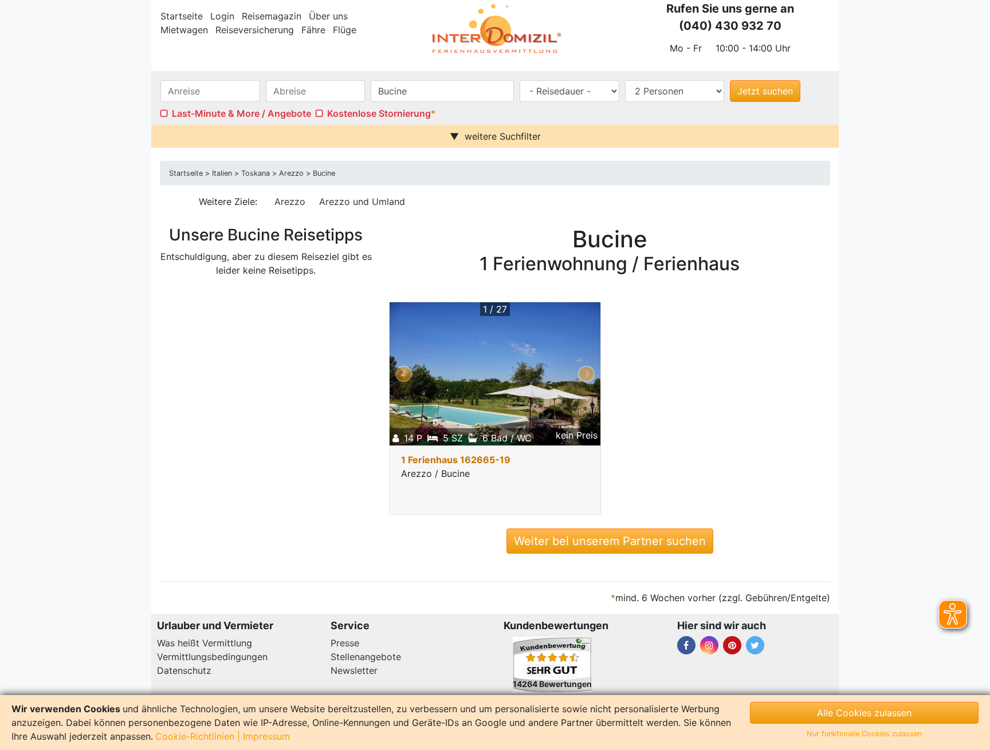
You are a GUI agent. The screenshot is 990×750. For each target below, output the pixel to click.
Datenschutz (184, 670)
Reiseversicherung (254, 29)
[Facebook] (686, 645)
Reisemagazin (271, 16)
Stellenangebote (366, 656)
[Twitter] (755, 645)
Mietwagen (184, 29)
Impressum (266, 736)
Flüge (344, 29)
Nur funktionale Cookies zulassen (864, 733)
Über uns (328, 16)
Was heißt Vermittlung (204, 643)
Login (222, 16)
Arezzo (289, 201)
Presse (345, 643)
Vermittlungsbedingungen (212, 656)
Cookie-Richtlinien (194, 736)
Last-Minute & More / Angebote (241, 113)
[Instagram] (709, 645)
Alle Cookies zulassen (864, 713)
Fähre (313, 29)
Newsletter (354, 670)
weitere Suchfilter (503, 136)
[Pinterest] (732, 645)
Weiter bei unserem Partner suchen (610, 541)
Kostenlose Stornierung (379, 113)
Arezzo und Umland (362, 201)
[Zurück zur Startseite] (495, 28)
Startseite (181, 16)
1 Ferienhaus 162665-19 (455, 459)
